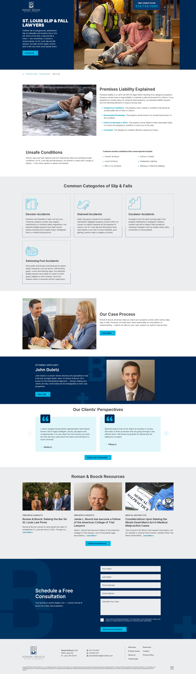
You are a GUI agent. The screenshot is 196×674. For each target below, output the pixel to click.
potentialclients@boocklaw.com (101, 656)
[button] (166, 433)
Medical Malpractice (135, 515)
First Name (106, 569)
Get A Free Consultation (113, 629)
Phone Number (108, 585)
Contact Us (30, 53)
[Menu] (171, 7)
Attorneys (132, 647)
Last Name (106, 577)
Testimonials (133, 659)
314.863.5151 (94, 653)
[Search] (164, 7)
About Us (131, 655)
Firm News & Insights (32, 515)
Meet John (43, 394)
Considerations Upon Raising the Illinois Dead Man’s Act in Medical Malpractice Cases (146, 522)
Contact (146, 651)
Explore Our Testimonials (98, 457)
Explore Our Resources (98, 543)
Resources (147, 647)
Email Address (108, 593)
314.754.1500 (94, 650)
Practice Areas (134, 651)
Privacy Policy (148, 655)
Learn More (107, 333)
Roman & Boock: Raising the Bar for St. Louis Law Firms (44, 520)
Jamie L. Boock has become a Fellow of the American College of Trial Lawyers (97, 522)
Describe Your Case (110, 602)
